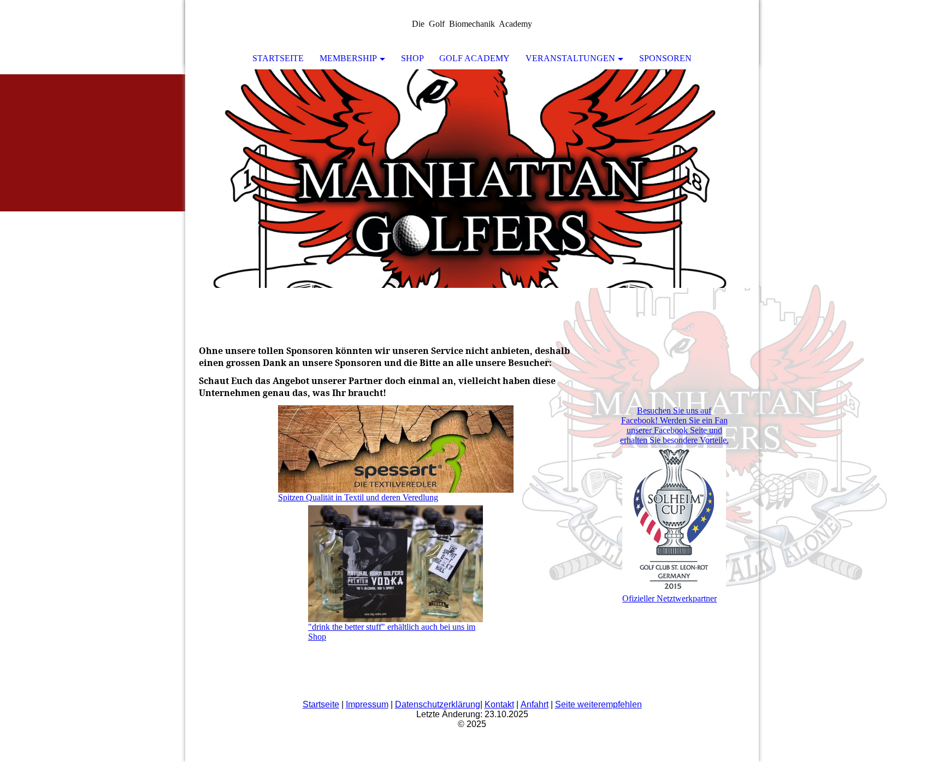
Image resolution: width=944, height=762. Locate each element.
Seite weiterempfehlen (598, 704)
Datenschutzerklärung (437, 704)
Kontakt (499, 704)
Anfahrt (534, 704)
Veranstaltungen (570, 58)
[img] (472, 178)
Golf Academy (474, 58)
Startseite (278, 58)
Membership (348, 58)
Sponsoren (665, 58)
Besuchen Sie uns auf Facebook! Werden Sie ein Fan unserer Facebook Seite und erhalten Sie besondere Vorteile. (674, 425)
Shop (412, 58)
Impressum (367, 704)
